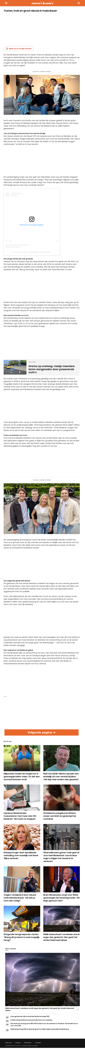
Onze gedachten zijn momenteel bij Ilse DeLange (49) (29, 1016)
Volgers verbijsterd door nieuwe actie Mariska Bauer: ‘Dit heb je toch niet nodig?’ (20, 897)
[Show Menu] (6, 3)
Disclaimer (27, 1043)
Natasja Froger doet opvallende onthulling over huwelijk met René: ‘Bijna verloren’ (21, 855)
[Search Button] (79, 3)
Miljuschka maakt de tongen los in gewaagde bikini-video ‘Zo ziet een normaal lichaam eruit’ (22, 776)
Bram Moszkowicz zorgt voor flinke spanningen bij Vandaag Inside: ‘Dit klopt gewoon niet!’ (61, 897)
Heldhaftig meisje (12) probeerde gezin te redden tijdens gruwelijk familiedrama (39, 1029)
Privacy (17, 1043)
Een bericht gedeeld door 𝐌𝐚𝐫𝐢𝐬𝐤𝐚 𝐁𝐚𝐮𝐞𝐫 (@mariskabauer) (32, 252)
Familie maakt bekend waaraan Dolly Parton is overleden (31, 1020)
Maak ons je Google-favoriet (20, 49)
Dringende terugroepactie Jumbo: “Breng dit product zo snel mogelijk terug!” (21, 937)
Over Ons (8, 1043)
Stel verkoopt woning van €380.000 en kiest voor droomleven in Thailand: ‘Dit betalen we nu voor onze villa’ (44, 1025)
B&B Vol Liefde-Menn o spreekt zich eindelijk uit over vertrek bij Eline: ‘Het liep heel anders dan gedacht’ (61, 776)
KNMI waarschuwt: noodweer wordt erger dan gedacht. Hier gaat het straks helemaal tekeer (61, 937)
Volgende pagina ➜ (41, 732)
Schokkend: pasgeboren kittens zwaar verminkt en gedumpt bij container (59, 816)
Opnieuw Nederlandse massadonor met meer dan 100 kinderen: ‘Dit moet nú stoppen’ (20, 816)
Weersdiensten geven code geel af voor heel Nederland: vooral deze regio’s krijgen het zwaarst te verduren (61, 857)
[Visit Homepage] (42, 3)
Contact (38, 1043)
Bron (5, 697)
